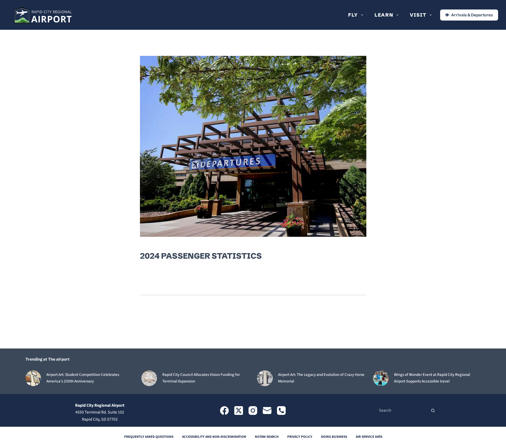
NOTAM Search (267, 437)
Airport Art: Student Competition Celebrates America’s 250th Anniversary (82, 378)
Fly (353, 15)
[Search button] (432, 410)
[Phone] (281, 410)
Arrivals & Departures (472, 14)
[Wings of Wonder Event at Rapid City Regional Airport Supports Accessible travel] (381, 378)
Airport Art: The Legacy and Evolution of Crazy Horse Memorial (321, 378)
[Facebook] (224, 410)
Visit (418, 15)
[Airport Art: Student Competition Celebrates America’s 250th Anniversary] (33, 378)
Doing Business (334, 437)
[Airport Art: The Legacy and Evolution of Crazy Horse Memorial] (265, 378)
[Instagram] (253, 410)
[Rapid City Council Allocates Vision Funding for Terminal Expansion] (149, 378)
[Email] (267, 410)
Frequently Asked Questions (148, 437)
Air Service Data (369, 437)
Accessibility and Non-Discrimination (214, 437)
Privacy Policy (299, 437)
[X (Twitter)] (238, 410)
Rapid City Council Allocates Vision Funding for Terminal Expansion (201, 378)
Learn (383, 15)
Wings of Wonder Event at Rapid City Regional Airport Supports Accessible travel (432, 378)
